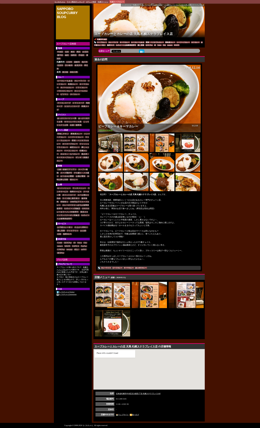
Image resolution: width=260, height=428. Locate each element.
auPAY (83, 249)
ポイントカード (69, 195)
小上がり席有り (81, 227)
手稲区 (81, 55)
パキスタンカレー (64, 91)
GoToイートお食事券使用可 (126, 45)
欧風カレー (73, 84)
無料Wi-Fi (67, 234)
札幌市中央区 (102, 39)
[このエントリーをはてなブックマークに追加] (141, 52)
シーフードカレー (75, 137)
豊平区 (60, 55)
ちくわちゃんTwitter (66, 292)
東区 (73, 52)
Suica (79, 243)
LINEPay (61, 249)
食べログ (135, 415)
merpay (69, 249)
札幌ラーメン (103, 2)
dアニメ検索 (91, 2)
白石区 (85, 52)
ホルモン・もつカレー (70, 154)
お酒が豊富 (80, 176)
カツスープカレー (70, 144)
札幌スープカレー (117, 2)
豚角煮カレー (76, 134)
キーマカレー (125, 42)
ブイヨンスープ (64, 103)
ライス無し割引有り (70, 198)
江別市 (69, 62)
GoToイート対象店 (72, 209)
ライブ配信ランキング (75, 2)
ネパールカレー (67, 88)
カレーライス (80, 81)
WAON (67, 246)
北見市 (60, 65)
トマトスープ (78, 103)
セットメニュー (64, 188)
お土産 (83, 231)
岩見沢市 (78, 65)
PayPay (84, 246)
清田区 (74, 55)
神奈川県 (74, 72)
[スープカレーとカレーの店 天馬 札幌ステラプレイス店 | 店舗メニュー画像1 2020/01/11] (112, 295)
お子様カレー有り (64, 227)
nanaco (60, 246)
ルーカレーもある (64, 81)
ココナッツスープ (71, 106)
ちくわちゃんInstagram (68, 294)
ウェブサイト (123, 415)
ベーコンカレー (71, 151)
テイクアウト (72, 231)
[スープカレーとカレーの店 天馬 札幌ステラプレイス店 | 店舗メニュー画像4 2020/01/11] (112, 323)
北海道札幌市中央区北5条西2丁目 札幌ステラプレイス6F (138, 394)
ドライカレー (81, 88)
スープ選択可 (66, 173)
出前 (59, 234)
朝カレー (74, 180)
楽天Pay (60, 253)
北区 (67, 52)
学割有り (64, 202)
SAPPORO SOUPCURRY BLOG (67, 13)
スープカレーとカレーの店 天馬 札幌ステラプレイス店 (133, 34)
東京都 (65, 72)
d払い (76, 249)
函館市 (77, 62)
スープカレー (102, 42)
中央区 (60, 52)
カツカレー (195, 42)
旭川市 (84, 62)
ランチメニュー (79, 188)
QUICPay (68, 243)
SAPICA (75, 246)
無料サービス (75, 192)
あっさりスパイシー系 (66, 118)
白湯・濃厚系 (75, 125)
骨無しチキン (63, 134)
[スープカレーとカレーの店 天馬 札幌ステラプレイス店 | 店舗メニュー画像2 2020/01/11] (149, 295)
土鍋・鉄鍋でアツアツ (66, 169)
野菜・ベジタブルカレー (155, 42)
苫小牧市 (69, 65)
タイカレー (75, 94)
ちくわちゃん (60, 2)
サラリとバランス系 (72, 122)
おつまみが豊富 (67, 176)
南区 (67, 55)
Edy (85, 243)
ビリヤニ (64, 94)
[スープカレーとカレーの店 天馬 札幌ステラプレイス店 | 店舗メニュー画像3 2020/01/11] (186, 295)
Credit (59, 243)
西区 (78, 52)
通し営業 (61, 231)
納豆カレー (74, 147)
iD (74, 243)
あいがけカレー (141, 268)
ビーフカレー (117, 268)
